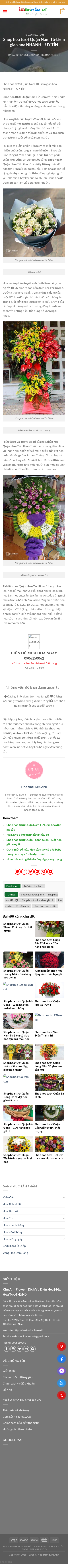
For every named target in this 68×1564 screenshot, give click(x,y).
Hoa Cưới (9, 1218)
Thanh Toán (56, 1546)
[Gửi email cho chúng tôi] (26, 1349)
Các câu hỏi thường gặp (17, 1377)
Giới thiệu (9, 1370)
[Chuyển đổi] (63, 1197)
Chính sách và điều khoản (19, 1383)
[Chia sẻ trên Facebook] (24, 872)
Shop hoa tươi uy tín (45, 905)
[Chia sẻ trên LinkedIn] (50, 872)
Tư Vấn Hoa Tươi (34, 35)
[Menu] (5, 11)
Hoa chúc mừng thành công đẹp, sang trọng (34, 859)
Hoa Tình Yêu (11, 1211)
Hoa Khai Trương (13, 1225)
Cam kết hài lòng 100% (17, 1416)
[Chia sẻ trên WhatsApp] (18, 872)
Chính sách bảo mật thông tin (21, 1422)
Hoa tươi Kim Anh (50, 55)
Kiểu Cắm (9, 1197)
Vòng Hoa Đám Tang (15, 1252)
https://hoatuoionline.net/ (28, 1330)
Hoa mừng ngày (12, 1239)
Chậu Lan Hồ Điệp (14, 1245)
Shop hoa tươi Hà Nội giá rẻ (37, 900)
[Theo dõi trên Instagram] (13, 1349)
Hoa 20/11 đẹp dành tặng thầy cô (28, 834)
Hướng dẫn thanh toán (17, 1429)
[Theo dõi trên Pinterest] (33, 1349)
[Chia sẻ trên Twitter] (31, 872)
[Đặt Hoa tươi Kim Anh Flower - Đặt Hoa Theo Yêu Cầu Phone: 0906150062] (34, 11)
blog (25, 1549)
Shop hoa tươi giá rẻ (32, 894)
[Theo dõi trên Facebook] (7, 1349)
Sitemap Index (38, 1549)
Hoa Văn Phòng (12, 1232)
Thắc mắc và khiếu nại (16, 1410)
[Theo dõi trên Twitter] (20, 1349)
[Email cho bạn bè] (37, 872)
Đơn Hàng (40, 1546)
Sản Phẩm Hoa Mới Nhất (18, 1546)
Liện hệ (7, 1389)
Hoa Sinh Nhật (12, 1204)
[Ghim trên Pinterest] (44, 872)
